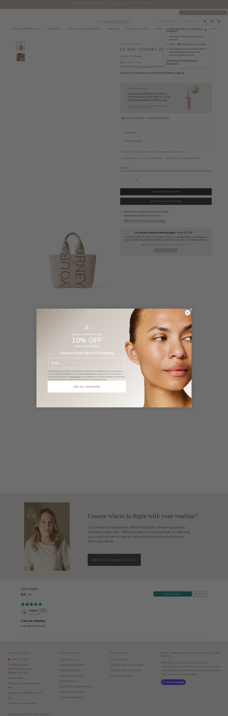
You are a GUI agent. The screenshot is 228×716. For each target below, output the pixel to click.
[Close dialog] (187, 312)
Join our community (86, 386)
